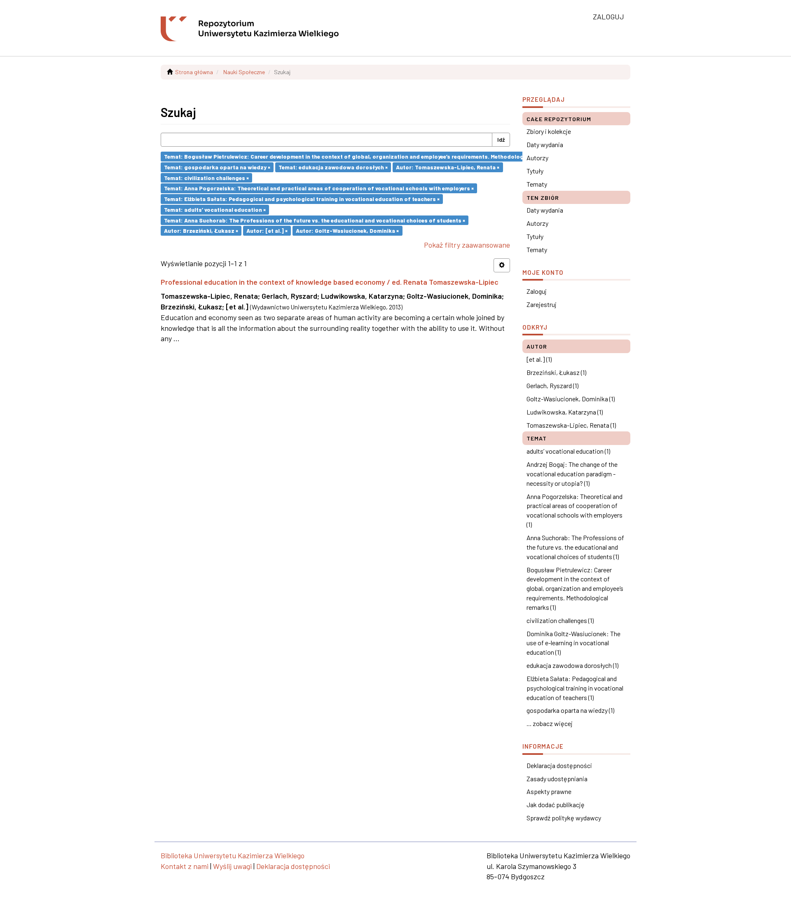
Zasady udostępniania (557, 778)
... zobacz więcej (550, 723)
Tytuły (535, 171)
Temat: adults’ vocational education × (215, 209)
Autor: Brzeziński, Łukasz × (201, 230)
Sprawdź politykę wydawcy (564, 818)
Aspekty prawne (549, 791)
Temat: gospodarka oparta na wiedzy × (217, 167)
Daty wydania (545, 144)
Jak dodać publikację (556, 804)
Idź (501, 139)
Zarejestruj (542, 304)
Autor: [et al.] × (267, 230)
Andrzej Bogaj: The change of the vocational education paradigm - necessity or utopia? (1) (572, 473)
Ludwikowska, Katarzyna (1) (565, 412)
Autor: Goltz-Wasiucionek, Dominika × (347, 230)
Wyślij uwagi (232, 866)
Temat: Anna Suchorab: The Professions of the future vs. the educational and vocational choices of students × (314, 219)
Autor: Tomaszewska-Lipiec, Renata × (447, 167)
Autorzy (537, 158)
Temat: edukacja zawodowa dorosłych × (333, 167)
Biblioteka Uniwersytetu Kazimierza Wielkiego (232, 855)
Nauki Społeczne (244, 71)
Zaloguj (537, 291)
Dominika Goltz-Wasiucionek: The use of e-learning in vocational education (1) (573, 643)
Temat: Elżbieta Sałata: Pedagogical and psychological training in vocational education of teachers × (302, 198)
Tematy (537, 184)
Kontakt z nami (184, 866)
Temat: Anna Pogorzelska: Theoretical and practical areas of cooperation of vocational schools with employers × (319, 188)
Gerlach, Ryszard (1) (552, 385)
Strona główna (194, 71)
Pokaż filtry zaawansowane (467, 244)
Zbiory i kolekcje (549, 131)
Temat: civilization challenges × (206, 177)
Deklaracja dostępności (559, 765)
